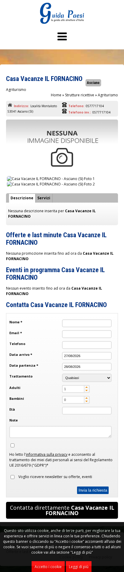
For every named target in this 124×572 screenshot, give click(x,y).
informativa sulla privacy (46, 454)
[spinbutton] (76, 389)
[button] (86, 387)
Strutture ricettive (79, 95)
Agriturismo (108, 95)
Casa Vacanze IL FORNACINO (44, 78)
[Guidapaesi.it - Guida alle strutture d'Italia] (62, 22)
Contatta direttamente (62, 510)
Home (56, 95)
